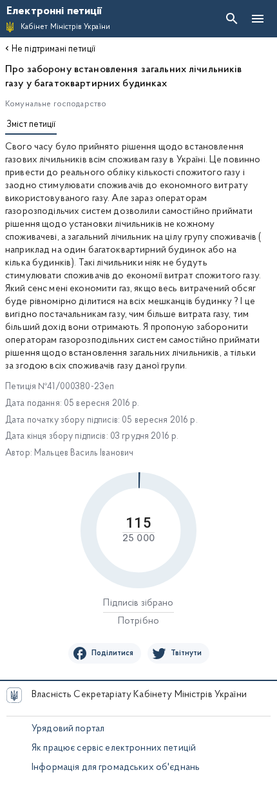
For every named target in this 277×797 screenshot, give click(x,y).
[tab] (31, 126)
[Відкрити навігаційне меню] (258, 19)
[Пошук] (232, 19)
